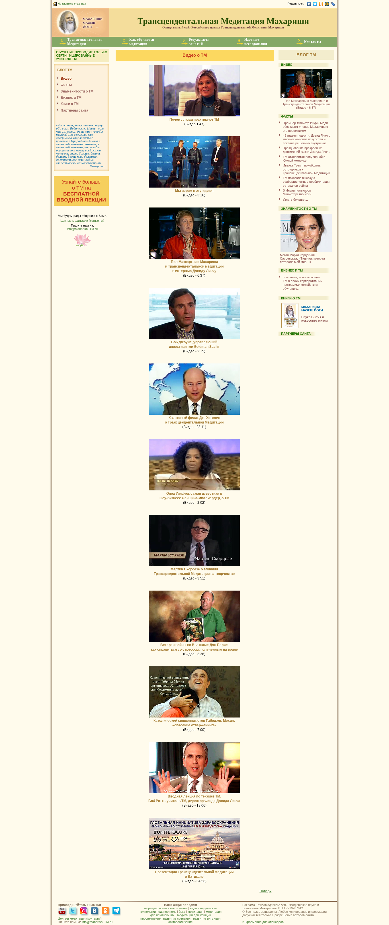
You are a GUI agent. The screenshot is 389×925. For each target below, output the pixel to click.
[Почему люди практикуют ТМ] (194, 116)
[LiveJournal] (333, 4)
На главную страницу (71, 3)
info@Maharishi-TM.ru (82, 229)
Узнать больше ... (295, 199)
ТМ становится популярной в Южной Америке (304, 158)
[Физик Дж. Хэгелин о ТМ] (194, 414)
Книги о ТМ (70, 104)
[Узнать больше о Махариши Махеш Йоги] (80, 35)
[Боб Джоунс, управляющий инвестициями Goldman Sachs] (194, 339)
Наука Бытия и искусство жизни (314, 318)
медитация (195, 911)
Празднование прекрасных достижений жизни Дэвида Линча (306, 149)
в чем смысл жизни (173, 908)
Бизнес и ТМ (71, 98)
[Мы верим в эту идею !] (194, 187)
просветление (150, 918)
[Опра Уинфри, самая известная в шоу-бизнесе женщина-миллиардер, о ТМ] (194, 490)
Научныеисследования (255, 42)
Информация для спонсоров (263, 922)
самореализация (180, 922)
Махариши (97, 166)
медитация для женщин (194, 915)
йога (182, 911)
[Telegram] (117, 911)
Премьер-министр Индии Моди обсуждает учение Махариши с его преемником (305, 126)
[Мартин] (194, 566)
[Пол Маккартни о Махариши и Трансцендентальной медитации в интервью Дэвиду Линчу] (194, 258)
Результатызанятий (198, 42)
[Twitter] (315, 4)
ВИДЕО (286, 64)
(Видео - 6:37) (306, 104)
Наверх (265, 891)
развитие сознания (177, 918)
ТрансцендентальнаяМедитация (85, 42)
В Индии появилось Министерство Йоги (297, 192)
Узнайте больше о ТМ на (81, 191)
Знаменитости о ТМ (77, 91)
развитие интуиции (206, 918)
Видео (66, 79)
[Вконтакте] (95, 911)
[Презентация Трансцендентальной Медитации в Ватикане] (194, 869)
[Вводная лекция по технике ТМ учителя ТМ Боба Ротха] (194, 793)
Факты (66, 85)
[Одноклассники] (321, 4)
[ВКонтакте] (309, 4)
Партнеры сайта (74, 110)
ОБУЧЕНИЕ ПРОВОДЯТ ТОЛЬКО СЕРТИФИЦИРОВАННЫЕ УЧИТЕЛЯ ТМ (81, 55)
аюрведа (150, 908)
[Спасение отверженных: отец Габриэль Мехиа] (194, 717)
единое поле (167, 911)
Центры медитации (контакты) (82, 220)
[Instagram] (84, 911)
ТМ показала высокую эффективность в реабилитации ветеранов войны (306, 181)
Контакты (312, 42)
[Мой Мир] (327, 4)
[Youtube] (63, 911)
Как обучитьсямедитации (141, 42)
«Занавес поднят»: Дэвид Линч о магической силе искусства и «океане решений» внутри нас (306, 139)
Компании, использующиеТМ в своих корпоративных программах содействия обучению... (302, 283)
